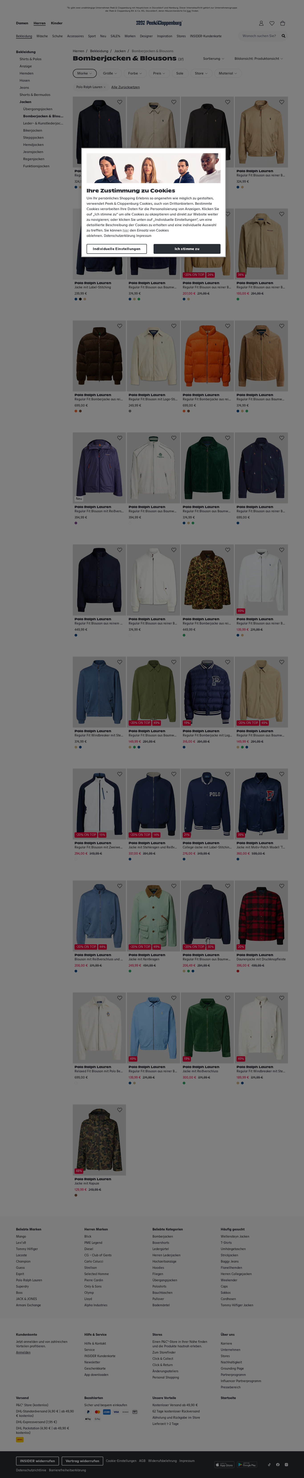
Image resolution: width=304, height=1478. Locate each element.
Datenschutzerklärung (119, 236)
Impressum (144, 236)
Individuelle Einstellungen (116, 249)
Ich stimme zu (187, 249)
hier (126, 230)
